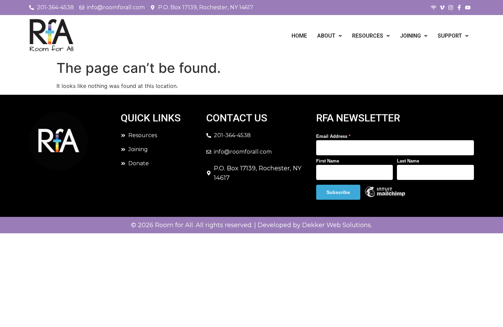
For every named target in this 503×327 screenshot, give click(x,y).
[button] (329, 35)
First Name (327, 161)
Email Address (333, 136)
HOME (299, 35)
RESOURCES (367, 35)
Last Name (408, 161)
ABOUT (326, 35)
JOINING (410, 35)
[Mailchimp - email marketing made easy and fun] (384, 196)
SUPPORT (450, 35)
